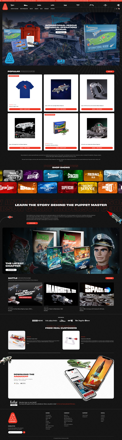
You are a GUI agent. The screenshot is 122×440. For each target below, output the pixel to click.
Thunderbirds (48, 415)
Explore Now (61, 26)
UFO (46, 419)
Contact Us (66, 425)
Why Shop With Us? (68, 418)
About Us (66, 415)
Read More (109, 278)
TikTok (102, 421)
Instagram (103, 416)
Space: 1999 (48, 418)
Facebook (103, 415)
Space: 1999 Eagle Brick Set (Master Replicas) (18, 144)
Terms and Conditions (68, 424)
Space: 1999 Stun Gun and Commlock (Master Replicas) (92, 105)
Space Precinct (48, 427)
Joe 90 (47, 424)
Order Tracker (85, 415)
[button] (32, 8)
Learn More (32, 223)
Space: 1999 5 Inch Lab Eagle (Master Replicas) (54, 105)
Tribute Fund (66, 416)
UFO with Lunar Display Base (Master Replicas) (90, 144)
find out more (28, 0)
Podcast (102, 418)
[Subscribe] (24, 432)
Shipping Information (68, 419)
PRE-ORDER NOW (49, 0)
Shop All (110, 71)
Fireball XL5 (48, 422)
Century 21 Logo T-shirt (13, 106)
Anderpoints (84, 416)
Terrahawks (48, 428)
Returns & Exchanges (68, 421)
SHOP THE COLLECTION (15, 0)
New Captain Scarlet (50, 425)
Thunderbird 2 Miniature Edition (51, 145)
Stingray (47, 421)
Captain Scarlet (49, 416)
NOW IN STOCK (69, 0)
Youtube (102, 419)
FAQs (65, 422)
